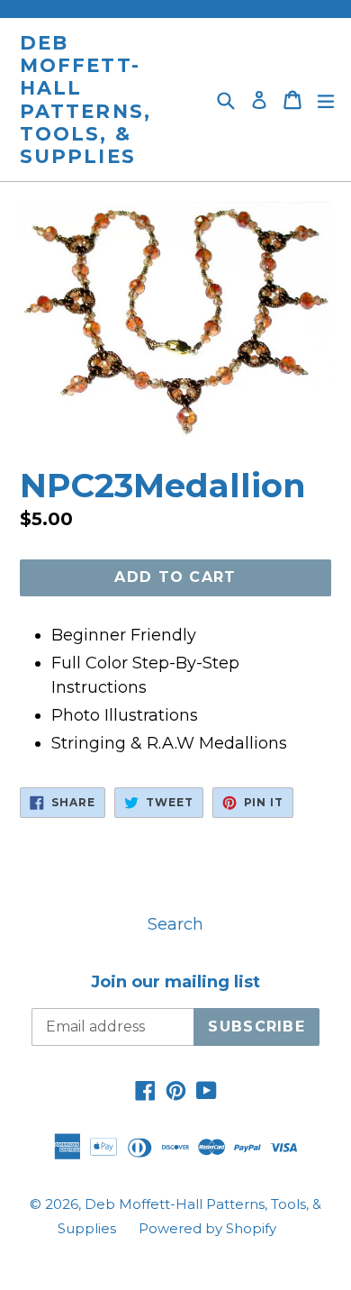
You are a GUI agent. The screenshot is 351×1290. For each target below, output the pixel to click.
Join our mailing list (175, 982)
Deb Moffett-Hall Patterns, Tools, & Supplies (85, 100)
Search (175, 924)
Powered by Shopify (207, 1228)
